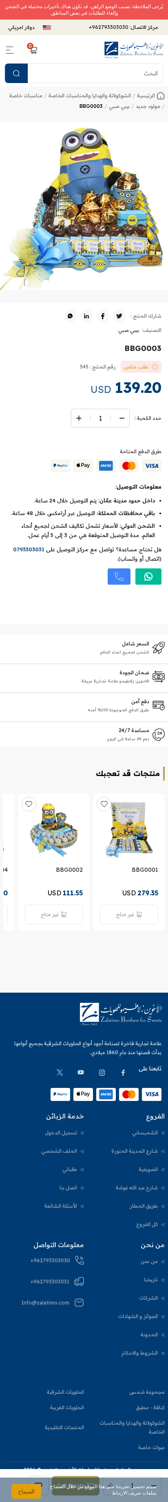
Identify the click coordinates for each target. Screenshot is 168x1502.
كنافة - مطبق (150, 1407)
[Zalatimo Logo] (133, 50)
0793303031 (28, 549)
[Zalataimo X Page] (60, 1072)
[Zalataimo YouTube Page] (81, 1072)
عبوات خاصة (151, 1447)
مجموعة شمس (147, 1392)
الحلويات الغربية (67, 1407)
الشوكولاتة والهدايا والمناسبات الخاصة (132, 1427)
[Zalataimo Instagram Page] (102, 1072)
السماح (26, 1491)
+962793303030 (108, 27)
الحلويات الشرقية (65, 1392)
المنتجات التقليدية (64, 1427)
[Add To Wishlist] (104, 804)
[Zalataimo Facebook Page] (123, 1072)
